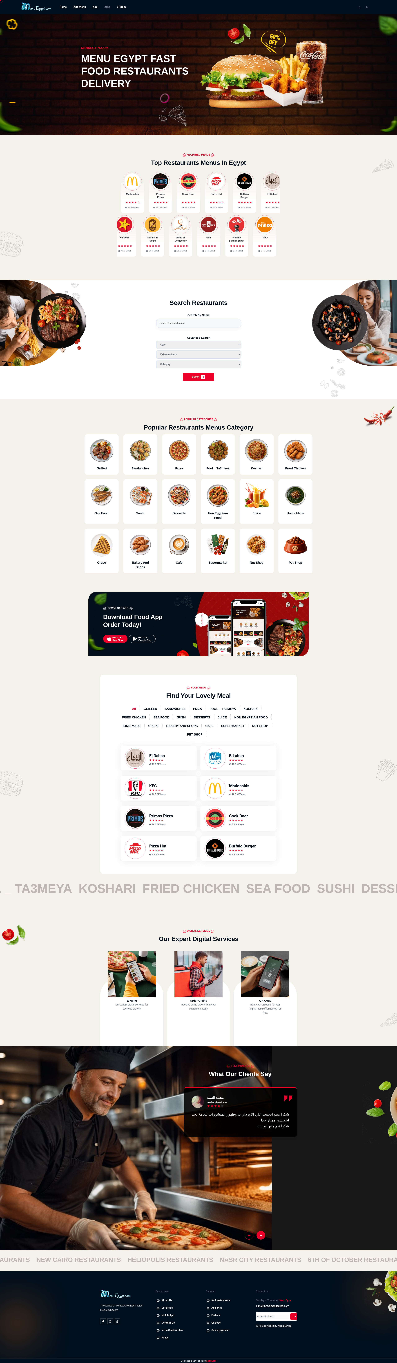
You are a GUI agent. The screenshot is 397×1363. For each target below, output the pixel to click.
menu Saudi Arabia (172, 1330)
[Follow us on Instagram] (110, 1321)
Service (210, 1291)
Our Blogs (167, 1307)
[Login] (366, 6)
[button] (249, 1235)
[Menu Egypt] (36, 6)
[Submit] (294, 1316)
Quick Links (162, 1291)
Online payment (220, 1330)
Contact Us (168, 1322)
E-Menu (122, 6)
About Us (166, 1300)
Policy (164, 1337)
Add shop (216, 1307)
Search (196, 377)
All (134, 709)
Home (63, 6)
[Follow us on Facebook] (103, 1321)
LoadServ (211, 1361)
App (95, 6)
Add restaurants (220, 1300)
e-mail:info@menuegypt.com (272, 1305)
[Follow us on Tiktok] (117, 1321)
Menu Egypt (284, 1325)
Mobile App (167, 1315)
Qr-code (216, 1322)
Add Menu (80, 6)
